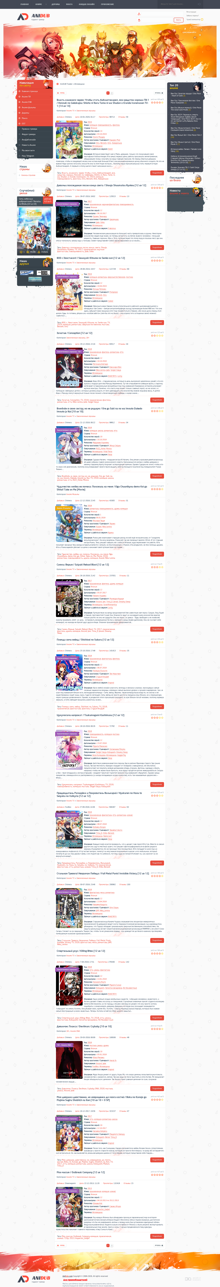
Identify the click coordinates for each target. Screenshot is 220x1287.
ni (101, 175)
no (83, 175)
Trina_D (109, 602)
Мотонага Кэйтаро (100, 364)
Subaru (95, 707)
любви (76, 554)
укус (77, 1018)
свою (75, 476)
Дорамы (25, 113)
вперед (158, 93)
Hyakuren (61, 865)
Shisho (97, 175)
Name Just (107, 836)
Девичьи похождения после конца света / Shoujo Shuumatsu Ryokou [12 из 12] (101, 185)
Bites (88, 1018)
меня (105, 554)
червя (81, 173)
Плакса (75, 1088)
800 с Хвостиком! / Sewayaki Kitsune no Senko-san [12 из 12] (91, 258)
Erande (73, 177)
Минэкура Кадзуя (117, 599)
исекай (130, 815)
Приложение (99, 1261)
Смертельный (68, 1018)
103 (128, 884)
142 (127, 962)
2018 (90, 349)
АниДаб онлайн (29, 140)
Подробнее (157, 173)
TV (88, 177)
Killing (82, 1018)
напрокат (78, 784)
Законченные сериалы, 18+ (69, 352)
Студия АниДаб (102, 677)
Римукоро (114, 292)
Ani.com (67, 1276)
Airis (109, 143)
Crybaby (90, 1088)
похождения (76, 247)
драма (116, 509)
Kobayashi (111, 752)
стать (94, 173)
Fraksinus (112, 228)
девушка (70, 1160)
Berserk (103, 143)
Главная (23, 1264)
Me (94, 556)
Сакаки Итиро (115, 1206)
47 (128, 1111)
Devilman (83, 1088)
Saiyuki (78, 629)
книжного (73, 173)
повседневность (105, 125)
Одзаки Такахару (100, 216)
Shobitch (98, 1162)
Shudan (64, 177)
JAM (97, 911)
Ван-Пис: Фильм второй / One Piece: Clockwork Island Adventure (185, 129)
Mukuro (106, 1164)
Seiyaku (80, 865)
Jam (104, 602)
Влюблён (66, 476)
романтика (102, 277)
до (103, 1160)
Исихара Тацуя (99, 521)
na (111, 476)
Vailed (110, 301)
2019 (90, 122)
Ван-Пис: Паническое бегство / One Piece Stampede (185, 102)
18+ (87, 338)
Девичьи (65, 247)
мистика (129, 277)
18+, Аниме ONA (64, 1045)
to (75, 865)
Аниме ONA (75, 1031)
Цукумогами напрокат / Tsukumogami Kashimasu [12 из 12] (90, 715)
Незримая (83, 940)
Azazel (98, 527)
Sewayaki (83, 322)
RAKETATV (112, 376)
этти (121, 352)
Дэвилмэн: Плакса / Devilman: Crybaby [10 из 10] (84, 1026)
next (202, 94)
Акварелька (117, 143)
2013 (90, 1188)
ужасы (96, 970)
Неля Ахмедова (98, 755)
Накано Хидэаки (99, 596)
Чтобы (88, 173)
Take (87, 556)
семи (71, 707)
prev (202, 97)
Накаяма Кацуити (100, 905)
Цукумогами (67, 784)
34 (127, 344)
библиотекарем (104, 173)
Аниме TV (70, 111)
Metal (102, 940)
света (97, 247)
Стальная (66, 940)
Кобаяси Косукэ (99, 827)
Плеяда (65, 707)
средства (61, 175)
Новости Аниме (29, 145)
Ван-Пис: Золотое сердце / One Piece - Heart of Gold (186, 95)
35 (128, 651)
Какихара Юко (115, 367)
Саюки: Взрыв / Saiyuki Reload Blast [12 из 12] (83, 564)
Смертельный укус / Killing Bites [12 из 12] (81, 951)
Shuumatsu (62, 249)
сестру (81, 476)
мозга (107, 1160)
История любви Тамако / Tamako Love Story (186, 150)
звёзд (77, 707)
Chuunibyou (62, 556)
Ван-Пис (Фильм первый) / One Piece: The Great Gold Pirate (186, 109)
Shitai (82, 556)
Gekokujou (89, 175)
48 (128, 1037)
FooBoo (68, 807)
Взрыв (71, 629)
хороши (69, 175)
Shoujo (104, 247)
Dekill (110, 149)
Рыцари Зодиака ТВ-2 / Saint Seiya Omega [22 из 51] (185, 168)
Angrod (111, 683)
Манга (24, 118)
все (113, 173)
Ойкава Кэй (97, 1203)
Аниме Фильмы (72, 494)
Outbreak (77, 1236)
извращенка (95, 1160)
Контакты (37, 1260)
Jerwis (115, 602)
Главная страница (30, 91)
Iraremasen (81, 177)
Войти (178, 20)
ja (85, 478)
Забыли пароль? (192, 15)
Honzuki (77, 175)
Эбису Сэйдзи (115, 446)
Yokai (110, 455)
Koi (74, 556)
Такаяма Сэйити (116, 830)
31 (127, 501)
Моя (63, 1160)
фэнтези (116, 125)
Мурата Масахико (100, 746)
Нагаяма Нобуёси (100, 1131)
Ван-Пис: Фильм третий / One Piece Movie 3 (185, 143)
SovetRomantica (110, 605)
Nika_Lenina (105, 911)
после (85, 247)
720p (66, 1238)
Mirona (108, 449)
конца (91, 247)
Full (98, 940)
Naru (105, 175)
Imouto (66, 478)
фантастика (107, 659)
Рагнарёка (80, 863)
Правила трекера (29, 129)
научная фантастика (110, 204)
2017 (90, 201)
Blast (90, 629)
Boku (66, 1162)
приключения (95, 204)
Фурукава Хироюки (101, 443)
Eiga (110, 554)
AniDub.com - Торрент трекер (33, 17)
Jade (98, 222)
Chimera (68, 117)
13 (128, 196)
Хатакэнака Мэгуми (117, 749)
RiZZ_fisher (100, 449)
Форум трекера (28, 134)
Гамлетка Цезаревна (113, 988)
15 (132, 1183)
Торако (112, 524)
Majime (85, 1162)
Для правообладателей (75, 1280)
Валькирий (105, 863)
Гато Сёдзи (114, 908)
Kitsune (91, 322)
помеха (86, 554)
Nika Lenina (100, 370)
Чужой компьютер (193, 19)
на (101, 554)
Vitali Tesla (107, 452)
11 (128, 576)
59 (127, 117)
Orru (98, 143)
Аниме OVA (27, 102)
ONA (97, 1088)
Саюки (64, 629)
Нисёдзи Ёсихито (100, 671)
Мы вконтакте (28, 150)
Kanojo (75, 1162)
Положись (94, 554)
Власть (65, 173)
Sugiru (91, 1162)
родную (94, 476)
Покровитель (94, 863)
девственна (80, 1160)
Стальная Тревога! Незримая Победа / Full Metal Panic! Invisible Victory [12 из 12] (103, 873)
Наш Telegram (28, 156)
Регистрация (191, 12)
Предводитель (68, 863)
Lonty (119, 376)
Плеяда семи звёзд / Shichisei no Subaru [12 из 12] (85, 639)
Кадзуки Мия (115, 140)
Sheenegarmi (70, 1183)
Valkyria (91, 865)
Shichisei (84, 707)
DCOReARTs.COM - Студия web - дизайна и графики (193, 1279)
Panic (108, 940)
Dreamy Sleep (124, 602)
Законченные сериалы (85, 111)
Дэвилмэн (66, 1088)
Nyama (110, 533)
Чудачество (67, 554)
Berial (107, 1137)
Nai (88, 478)
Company (86, 1236)
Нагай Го (113, 1060)
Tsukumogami (88, 784)
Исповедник (97, 146)
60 (128, 269)
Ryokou (70, 249)
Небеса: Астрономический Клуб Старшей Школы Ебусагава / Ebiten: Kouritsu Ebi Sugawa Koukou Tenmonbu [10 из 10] (186, 159)
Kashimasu (99, 784)
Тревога (74, 940)
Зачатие (65, 400)
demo (70, 556)
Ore (100, 476)
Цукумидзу (114, 219)
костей (60, 1162)
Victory (68, 942)
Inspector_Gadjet (103, 1209)
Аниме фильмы (29, 107)
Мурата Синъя (115, 985)
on (91, 556)
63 (128, 807)
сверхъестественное (116, 277)
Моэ (63, 1236)
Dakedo (73, 478)
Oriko (102, 222)
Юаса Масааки (98, 1057)
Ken (107, 1162)
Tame (110, 175)
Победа (92, 940)
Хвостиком (73, 322)
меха (102, 893)
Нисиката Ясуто (99, 982)
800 (63, 322)
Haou (71, 865)
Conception (75, 400)
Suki (107, 476)
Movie (99, 556)
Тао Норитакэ (115, 674)
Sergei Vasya (116, 370)
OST (23, 124)
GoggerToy (121, 755)
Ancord (99, 602)
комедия (93, 125)
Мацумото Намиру (117, 1134)
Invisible (60, 942)
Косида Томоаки (99, 289)
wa (58, 177)
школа (100, 431)
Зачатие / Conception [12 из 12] (74, 333)
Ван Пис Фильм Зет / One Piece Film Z (186, 136)
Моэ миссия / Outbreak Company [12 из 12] (81, 1172)
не (89, 476)
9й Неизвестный (130, 988)
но (86, 476)
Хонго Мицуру (99, 137)
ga (104, 476)
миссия (69, 1236)
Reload (85, 629)
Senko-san (102, 322)
